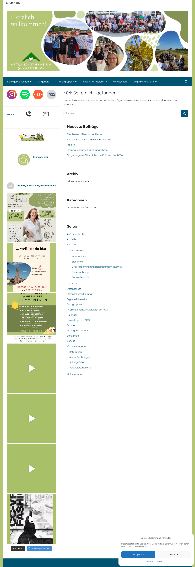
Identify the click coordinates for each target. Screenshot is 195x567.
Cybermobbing (80, 272)
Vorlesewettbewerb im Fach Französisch (89, 139)
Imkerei (71, 144)
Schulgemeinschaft (18, 81)
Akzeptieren (138, 554)
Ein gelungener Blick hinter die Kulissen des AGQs (95, 155)
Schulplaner (73, 335)
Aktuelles (72, 239)
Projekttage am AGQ (78, 320)
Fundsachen (120, 81)
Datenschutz (74, 288)
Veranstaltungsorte (80, 367)
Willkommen (74, 374)
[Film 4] (31, 418)
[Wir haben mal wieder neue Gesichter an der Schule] (31, 217)
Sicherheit (77, 261)
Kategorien (75, 352)
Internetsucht (79, 256)
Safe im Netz (76, 250)
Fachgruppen (66, 81)
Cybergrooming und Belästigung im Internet (97, 266)
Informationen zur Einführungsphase (87, 150)
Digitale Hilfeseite (144, 81)
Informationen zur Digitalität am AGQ (87, 309)
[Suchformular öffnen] (186, 81)
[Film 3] (31, 469)
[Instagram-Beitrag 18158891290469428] (31, 318)
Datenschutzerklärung (156, 561)
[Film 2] (31, 519)
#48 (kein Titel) (75, 234)
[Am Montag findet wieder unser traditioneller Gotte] (31, 267)
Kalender (72, 314)
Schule (71, 325)
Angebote (43, 81)
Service (71, 340)
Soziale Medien (80, 277)
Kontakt (11, 114)
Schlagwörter (77, 362)
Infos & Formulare (93, 81)
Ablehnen (174, 554)
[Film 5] (31, 368)
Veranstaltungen (76, 346)
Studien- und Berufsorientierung (85, 134)
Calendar (72, 283)
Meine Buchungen (79, 357)
